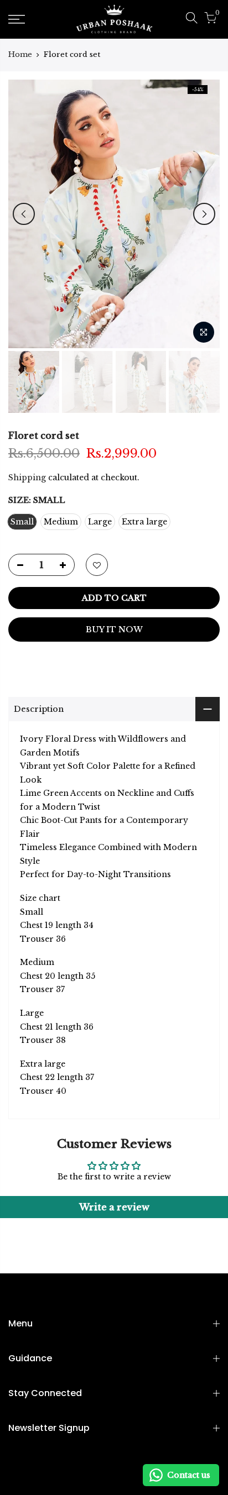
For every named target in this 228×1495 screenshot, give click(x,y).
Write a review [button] (114, 1207)
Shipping (27, 477)
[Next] (204, 214)
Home (20, 54)
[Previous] (24, 214)
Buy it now (114, 629)
